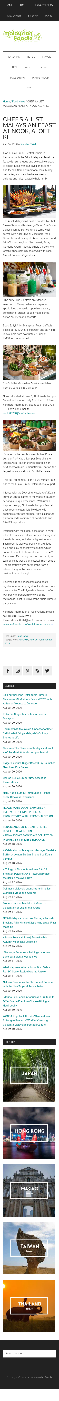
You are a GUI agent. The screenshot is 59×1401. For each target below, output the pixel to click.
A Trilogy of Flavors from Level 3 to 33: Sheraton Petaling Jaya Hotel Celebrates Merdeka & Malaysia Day (26, 874)
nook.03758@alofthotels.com (20, 413)
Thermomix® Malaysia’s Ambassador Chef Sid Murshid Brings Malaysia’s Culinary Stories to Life (28, 733)
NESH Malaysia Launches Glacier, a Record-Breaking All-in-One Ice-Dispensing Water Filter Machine (29, 922)
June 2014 (34, 639)
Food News (18, 101)
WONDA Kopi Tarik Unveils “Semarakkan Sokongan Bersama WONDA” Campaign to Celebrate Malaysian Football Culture (27, 1020)
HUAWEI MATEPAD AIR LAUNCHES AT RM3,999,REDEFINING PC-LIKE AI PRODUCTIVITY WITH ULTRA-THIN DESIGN (28, 812)
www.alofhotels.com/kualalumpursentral (26, 624)
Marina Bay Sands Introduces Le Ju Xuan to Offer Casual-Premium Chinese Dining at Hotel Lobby (28, 1001)
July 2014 (23, 639)
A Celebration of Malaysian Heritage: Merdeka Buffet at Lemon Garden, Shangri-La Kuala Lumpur (29, 854)
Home (6, 101)
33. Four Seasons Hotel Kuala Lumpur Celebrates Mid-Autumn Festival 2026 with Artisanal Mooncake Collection (27, 699)
